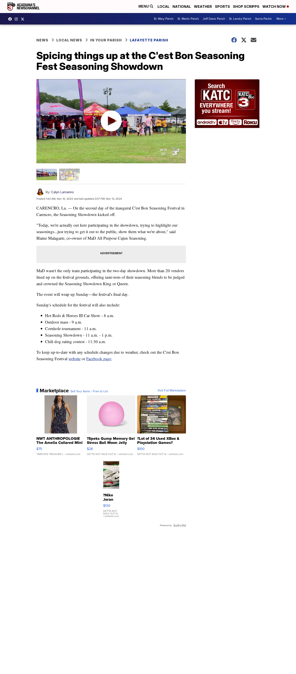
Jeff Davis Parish (214, 18)
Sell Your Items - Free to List (89, 391)
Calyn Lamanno (62, 192)
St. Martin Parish (188, 18)
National (181, 6)
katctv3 (11, 19)
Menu (144, 6)
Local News (69, 40)
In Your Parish (106, 40)
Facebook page (98, 358)
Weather (203, 6)
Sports (222, 6)
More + (281, 18)
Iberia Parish (263, 18)
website (74, 358)
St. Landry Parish (240, 18)
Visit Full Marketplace (172, 390)
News (42, 40)
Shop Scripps (246, 6)
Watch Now (274, 6)
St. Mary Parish (164, 18)
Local (163, 6)
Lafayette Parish (149, 40)
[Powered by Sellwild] (179, 525)
